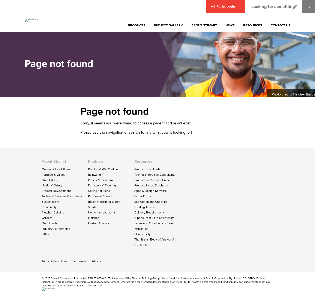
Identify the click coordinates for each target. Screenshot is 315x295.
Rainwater (94, 174)
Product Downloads (147, 169)
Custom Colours (98, 223)
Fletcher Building (53, 212)
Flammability (142, 234)
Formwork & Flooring (102, 185)
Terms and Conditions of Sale (153, 223)
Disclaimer (79, 261)
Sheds (92, 207)
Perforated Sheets (100, 196)
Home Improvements (102, 212)
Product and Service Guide (152, 180)
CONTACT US (280, 25)
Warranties (141, 229)
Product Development (56, 191)
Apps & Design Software (150, 191)
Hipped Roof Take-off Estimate (154, 218)
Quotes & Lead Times (56, 169)
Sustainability (50, 202)
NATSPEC (140, 245)
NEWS (230, 25)
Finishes (93, 218)
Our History (49, 180)
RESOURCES (252, 25)
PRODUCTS (136, 25)
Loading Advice (144, 207)
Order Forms (143, 196)
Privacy (96, 261)
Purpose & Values (53, 174)
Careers (47, 218)
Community (49, 207)
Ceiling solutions (99, 191)
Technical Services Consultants (62, 196)
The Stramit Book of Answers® (154, 239)
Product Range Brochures (151, 185)
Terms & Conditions (55, 261)
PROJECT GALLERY (168, 25)
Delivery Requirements (149, 212)
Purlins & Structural (100, 180)
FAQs (45, 234)
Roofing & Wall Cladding (104, 169)
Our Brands (49, 223)
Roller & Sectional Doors (104, 202)
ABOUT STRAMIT (204, 25)
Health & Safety (52, 185)
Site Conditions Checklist (150, 202)
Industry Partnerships (56, 229)
